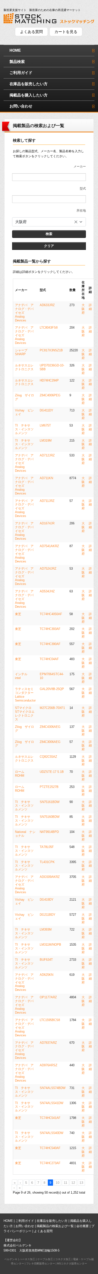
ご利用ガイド (21, 73)
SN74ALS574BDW (52, 1088)
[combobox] (49, 221)
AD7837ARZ (48, 1042)
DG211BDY (47, 914)
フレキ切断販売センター (40, 1263)
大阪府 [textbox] (21, 222)
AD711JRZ (47, 501)
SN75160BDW (49, 817)
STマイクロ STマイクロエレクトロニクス (24, 713)
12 (73, 1182)
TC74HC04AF (49, 659)
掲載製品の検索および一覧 (55, 1226)
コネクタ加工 (63, 1259)
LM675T (45, 425)
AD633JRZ (47, 305)
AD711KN (46, 478)
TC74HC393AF (50, 629)
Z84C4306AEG (50, 727)
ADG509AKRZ (50, 877)
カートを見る (65, 32)
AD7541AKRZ (49, 546)
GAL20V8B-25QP (52, 689)
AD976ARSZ (48, 1065)
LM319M (46, 440)
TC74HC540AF (50, 1148)
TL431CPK (47, 862)
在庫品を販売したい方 (29, 84)
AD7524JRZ (48, 568)
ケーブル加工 (45, 1259)
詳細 (90, 307)
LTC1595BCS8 (50, 1020)
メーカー (80, 166)
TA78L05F (47, 847)
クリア (49, 246)
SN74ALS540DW (51, 1133)
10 (57, 1182)
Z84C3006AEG (50, 742)
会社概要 (82, 1226)
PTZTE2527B (49, 787)
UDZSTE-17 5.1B (52, 772)
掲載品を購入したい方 (29, 95)
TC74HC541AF (50, 1118)
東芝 (18, 614)
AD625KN (46, 975)
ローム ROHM (21, 773)
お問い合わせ (21, 106)
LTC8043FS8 (49, 327)
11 (65, 1182)
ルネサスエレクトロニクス (24, 367)
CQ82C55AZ (48, 756)
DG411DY (46, 410)
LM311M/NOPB (50, 944)
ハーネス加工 (27, 1259)
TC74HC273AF (50, 1163)
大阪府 (83, 308)
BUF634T (46, 959)
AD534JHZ (47, 591)
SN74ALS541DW (51, 1103)
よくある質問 (31, 32)
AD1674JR (47, 523)
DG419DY (47, 899)
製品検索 (17, 62)
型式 (83, 188)
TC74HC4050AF (51, 614)
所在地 (81, 210)
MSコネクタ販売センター (72, 1263)
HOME (15, 50)
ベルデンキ (10, 1259)
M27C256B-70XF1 (52, 708)
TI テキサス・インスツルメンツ (24, 429)
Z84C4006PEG (50, 395)
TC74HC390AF (50, 644)
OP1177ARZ (48, 997)
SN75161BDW (49, 802)
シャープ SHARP (22, 352)
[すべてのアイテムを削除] (75, 221)
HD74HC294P (49, 380)
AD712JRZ (47, 455)
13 (81, 1182)
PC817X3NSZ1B (51, 350)
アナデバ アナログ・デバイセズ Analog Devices (24, 312)
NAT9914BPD (49, 832)
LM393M (46, 929)
